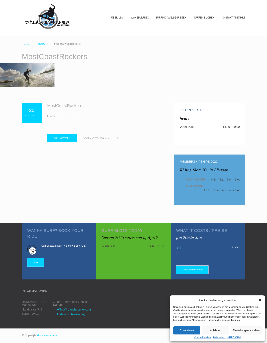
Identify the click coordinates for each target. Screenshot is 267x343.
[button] (260, 300)
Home (25, 44)
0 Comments (32, 126)
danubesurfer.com (47, 335)
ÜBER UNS (117, 18)
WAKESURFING (140, 18)
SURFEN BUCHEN (204, 18)
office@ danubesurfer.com (74, 309)
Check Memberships (192, 270)
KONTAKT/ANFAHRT (233, 18)
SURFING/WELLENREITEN (171, 18)
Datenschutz (219, 337)
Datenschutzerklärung (71, 314)
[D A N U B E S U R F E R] (66, 17)
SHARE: (51, 116)
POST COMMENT (62, 138)
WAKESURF (187, 127)
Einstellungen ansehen (246, 330)
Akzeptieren (187, 330)
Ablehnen (215, 330)
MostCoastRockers (64, 105)
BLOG (41, 44)
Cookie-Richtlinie (202, 337)
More (35, 262)
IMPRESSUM (234, 337)
